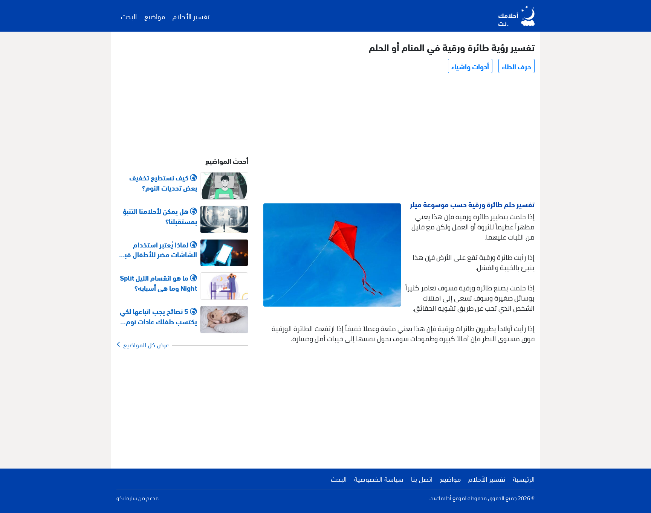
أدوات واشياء (470, 66)
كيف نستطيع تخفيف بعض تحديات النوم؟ (163, 182)
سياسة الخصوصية (378, 478)
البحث (129, 16)
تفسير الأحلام (191, 16)
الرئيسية (524, 478)
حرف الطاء (516, 66)
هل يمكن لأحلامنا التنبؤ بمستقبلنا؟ (160, 216)
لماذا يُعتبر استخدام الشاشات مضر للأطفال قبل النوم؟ (158, 249)
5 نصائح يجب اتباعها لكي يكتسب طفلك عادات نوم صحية (158, 316)
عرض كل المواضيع (144, 344)
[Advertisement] (398, 138)
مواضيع (154, 16)
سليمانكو (126, 498)
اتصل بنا (421, 478)
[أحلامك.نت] (516, 16)
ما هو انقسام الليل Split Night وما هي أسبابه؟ (158, 282)
